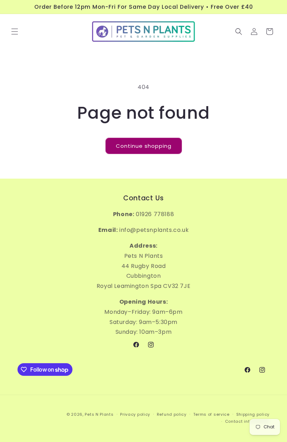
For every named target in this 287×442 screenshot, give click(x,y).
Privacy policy (135, 414)
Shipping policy (253, 414)
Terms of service (211, 414)
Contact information (247, 421)
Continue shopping (144, 146)
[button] (14, 31)
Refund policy (172, 414)
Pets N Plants (99, 414)
